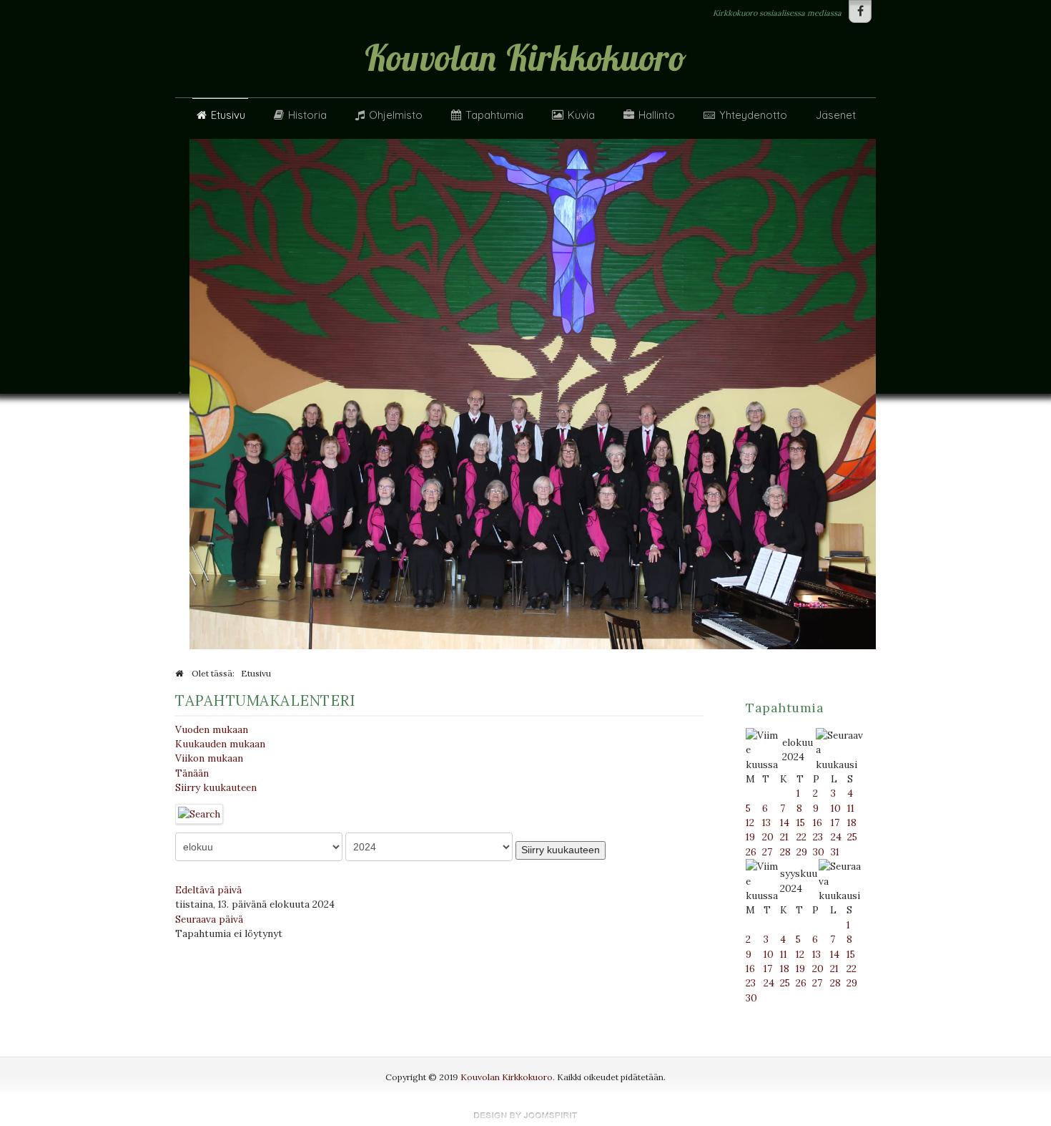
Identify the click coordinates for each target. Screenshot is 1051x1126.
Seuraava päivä (209, 919)
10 (836, 808)
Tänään (192, 773)
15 (800, 822)
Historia (307, 115)
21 (784, 836)
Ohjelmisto (396, 115)
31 (835, 851)
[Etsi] (199, 812)
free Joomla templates (525, 1115)
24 (836, 836)
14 (784, 822)
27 (767, 851)
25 (852, 836)
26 (751, 851)
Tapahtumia (494, 115)
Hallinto (656, 115)
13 (766, 822)
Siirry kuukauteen (216, 787)
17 (835, 822)
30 (818, 851)
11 (850, 808)
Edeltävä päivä (208, 889)
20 (768, 836)
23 (818, 836)
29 (801, 851)
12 (750, 822)
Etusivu (228, 115)
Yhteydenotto (753, 115)
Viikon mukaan (209, 758)
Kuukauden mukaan (220, 743)
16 (817, 822)
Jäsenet (836, 115)
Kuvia (581, 115)
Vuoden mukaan (211, 729)
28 (785, 851)
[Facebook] (860, 11)
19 (750, 836)
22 (801, 836)
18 (852, 822)
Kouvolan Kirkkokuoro (506, 1077)
